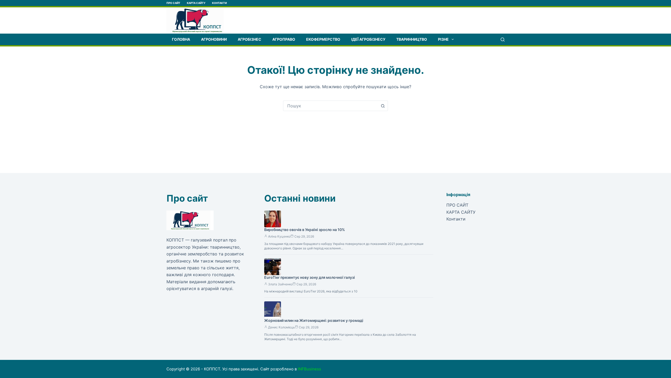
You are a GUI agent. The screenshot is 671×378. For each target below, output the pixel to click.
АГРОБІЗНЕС (249, 39)
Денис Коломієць (281, 327)
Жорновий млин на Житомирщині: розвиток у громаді (313, 320)
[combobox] (330, 106)
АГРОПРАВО (283, 39)
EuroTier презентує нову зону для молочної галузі (309, 277)
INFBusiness (309, 368)
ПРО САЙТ (173, 2)
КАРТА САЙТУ (196, 2)
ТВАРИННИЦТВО (411, 39)
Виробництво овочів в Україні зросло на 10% (304, 229)
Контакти (219, 2)
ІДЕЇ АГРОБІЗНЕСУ (368, 39)
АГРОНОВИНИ (214, 39)
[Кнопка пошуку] (383, 106)
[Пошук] (503, 39)
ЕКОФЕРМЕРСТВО (323, 39)
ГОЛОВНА (181, 39)
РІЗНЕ (443, 39)
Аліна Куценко (279, 236)
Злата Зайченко (280, 284)
